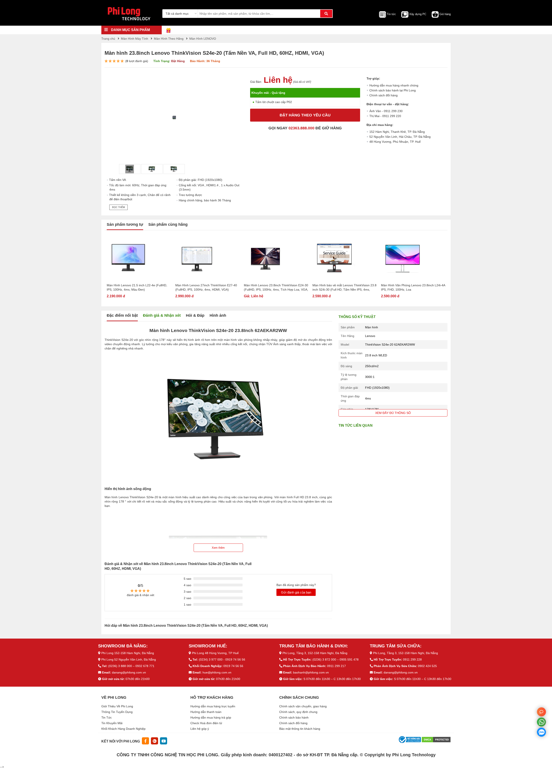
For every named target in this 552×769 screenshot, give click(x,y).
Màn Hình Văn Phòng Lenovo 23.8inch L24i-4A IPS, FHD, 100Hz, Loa (413, 287)
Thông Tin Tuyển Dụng (117, 712)
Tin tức (391, 14)
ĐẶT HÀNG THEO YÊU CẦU (305, 115)
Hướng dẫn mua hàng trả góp (210, 717)
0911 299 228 (412, 659)
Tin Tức (106, 717)
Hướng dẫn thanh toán (205, 712)
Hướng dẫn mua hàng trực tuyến (212, 706)
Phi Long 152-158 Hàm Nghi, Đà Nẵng (127, 653)
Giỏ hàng (445, 14)
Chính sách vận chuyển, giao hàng (303, 706)
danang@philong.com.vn (129, 672)
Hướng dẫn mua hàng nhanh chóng (393, 85)
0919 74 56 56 (233, 666)
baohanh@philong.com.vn (311, 672)
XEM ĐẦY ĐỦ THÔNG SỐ (393, 413)
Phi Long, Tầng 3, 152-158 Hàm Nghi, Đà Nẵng (314, 653)
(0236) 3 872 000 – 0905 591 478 (335, 659)
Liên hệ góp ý (199, 728)
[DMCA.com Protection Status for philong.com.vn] (436, 739)
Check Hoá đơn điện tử (206, 723)
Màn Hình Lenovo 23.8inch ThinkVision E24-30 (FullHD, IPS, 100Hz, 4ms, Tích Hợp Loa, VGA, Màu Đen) (276, 287)
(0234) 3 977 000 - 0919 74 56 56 (222, 659)
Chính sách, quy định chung (298, 712)
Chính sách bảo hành (294, 717)
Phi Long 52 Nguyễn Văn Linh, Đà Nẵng (128, 659)
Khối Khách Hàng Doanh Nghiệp (123, 728)
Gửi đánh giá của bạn (296, 592)
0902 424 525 (427, 666)
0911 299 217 (336, 666)
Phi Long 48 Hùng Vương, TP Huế (215, 653)
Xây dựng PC (417, 14)
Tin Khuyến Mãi (111, 723)
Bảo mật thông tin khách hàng (299, 728)
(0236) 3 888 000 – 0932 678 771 (131, 666)
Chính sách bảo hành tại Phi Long (392, 90)
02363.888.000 (301, 128)
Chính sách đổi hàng (383, 95)
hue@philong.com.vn (216, 672)
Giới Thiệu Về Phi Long (117, 706)
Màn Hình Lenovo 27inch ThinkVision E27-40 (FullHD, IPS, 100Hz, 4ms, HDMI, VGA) (206, 287)
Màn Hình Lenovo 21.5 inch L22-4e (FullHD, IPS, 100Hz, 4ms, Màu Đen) (137, 287)
